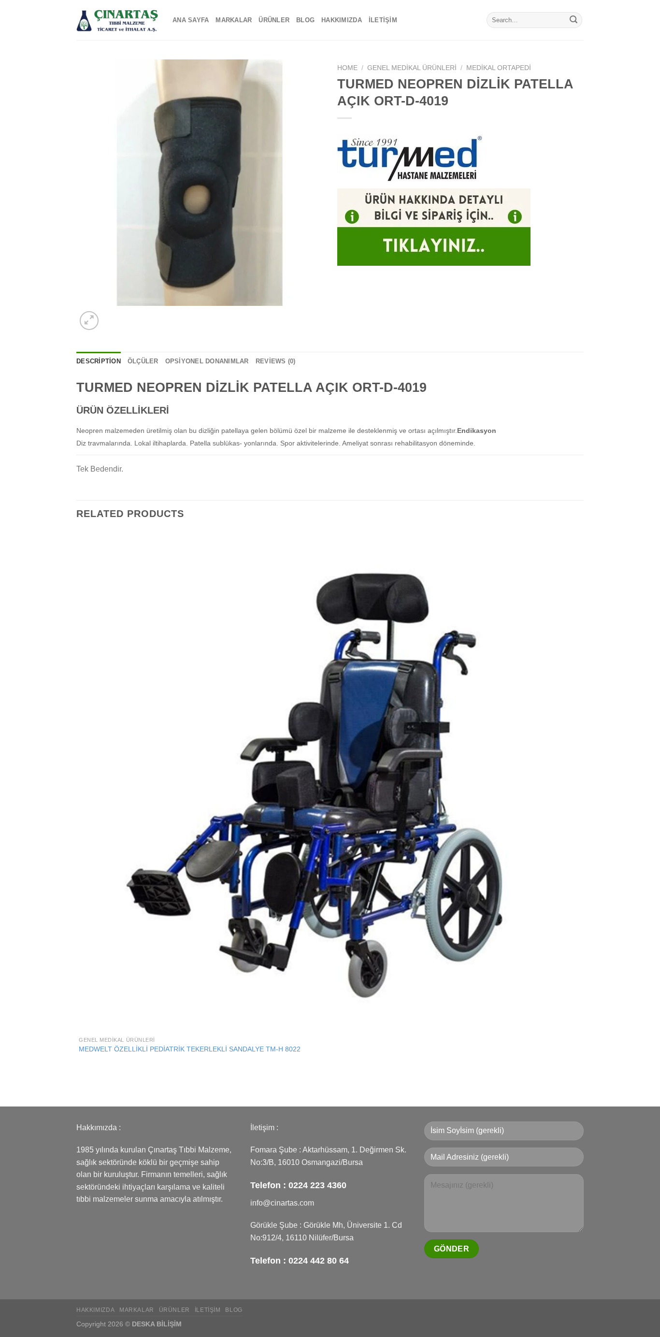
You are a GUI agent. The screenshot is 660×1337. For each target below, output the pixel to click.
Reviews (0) (276, 361)
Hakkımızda (341, 20)
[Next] (112, 315)
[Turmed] (409, 158)
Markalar (233, 20)
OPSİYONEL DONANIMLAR (207, 361)
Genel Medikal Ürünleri (412, 68)
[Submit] (573, 20)
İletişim (383, 20)
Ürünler (273, 20)
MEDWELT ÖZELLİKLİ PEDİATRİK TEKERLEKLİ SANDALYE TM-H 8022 (190, 1049)
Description (98, 361)
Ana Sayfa (190, 20)
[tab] (98, 361)
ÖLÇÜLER (143, 361)
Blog (305, 20)
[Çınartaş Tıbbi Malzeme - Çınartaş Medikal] (117, 20)
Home (347, 68)
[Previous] (81, 1089)
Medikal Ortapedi (498, 68)
